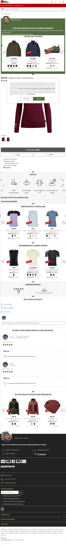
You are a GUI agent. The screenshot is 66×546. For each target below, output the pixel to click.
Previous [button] (3, 183)
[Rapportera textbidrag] (12, 342)
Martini (4, 78)
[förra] (4, 52)
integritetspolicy (31, 94)
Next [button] (63, 183)
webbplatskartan (6, 540)
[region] (33, 91)
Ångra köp (4, 524)
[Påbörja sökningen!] (63, 9)
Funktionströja (6, 13)
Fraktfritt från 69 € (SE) (10, 159)
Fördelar (6, 351)
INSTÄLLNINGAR (26, 98)
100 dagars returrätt (9, 161)
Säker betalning (10, 453)
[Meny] (2, 9)
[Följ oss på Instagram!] (3, 509)
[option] (33, 108)
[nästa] (61, 52)
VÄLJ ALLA (39, 98)
